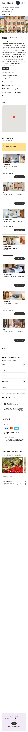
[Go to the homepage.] (7, 3)
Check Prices (14, 149)
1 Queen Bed (6, 248)
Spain (3, 7)
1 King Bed (5, 166)
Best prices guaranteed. (7, 140)
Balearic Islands (9, 7)
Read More (21, 410)
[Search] (18, 3)
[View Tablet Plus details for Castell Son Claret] (20, 459)
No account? (14, 726)
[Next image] (26, 27)
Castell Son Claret (7, 475)
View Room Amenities (8, 173)
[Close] (24, 715)
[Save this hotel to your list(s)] (22, 37)
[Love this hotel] (25, 37)
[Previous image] (2, 27)
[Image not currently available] (14, 158)
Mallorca (16, 7)
